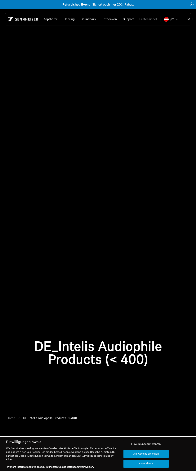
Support (128, 19)
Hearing (69, 19)
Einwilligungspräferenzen (146, 444)
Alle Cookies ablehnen (146, 454)
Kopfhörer (50, 19)
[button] (171, 19)
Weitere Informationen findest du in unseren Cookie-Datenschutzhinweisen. (50, 467)
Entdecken (109, 19)
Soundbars (88, 19)
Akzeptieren (146, 463)
